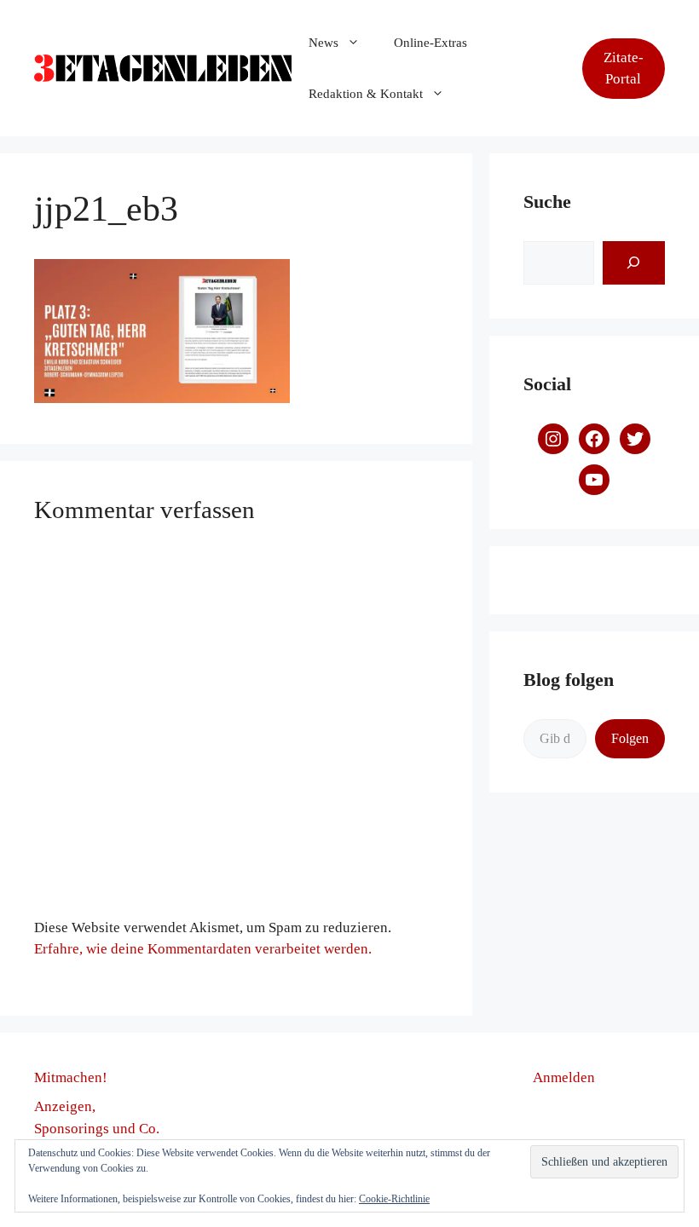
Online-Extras (430, 42)
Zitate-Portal (624, 68)
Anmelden (564, 1077)
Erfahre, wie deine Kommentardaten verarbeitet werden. (203, 949)
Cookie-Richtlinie (394, 1199)
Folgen (630, 738)
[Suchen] (634, 263)
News (323, 42)
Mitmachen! (70, 1077)
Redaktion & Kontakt (366, 94)
